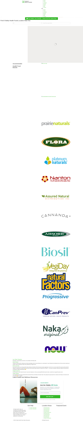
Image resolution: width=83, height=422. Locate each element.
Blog (44, 6)
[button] (56, 8)
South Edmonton (47, 414)
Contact (44, 7)
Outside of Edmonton (47, 412)
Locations (45, 2)
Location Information (32, 407)
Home (44, 0)
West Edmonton (46, 415)
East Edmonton (46, 411)
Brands (44, 13)
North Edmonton (46, 407)
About (44, 5)
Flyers (44, 1)
